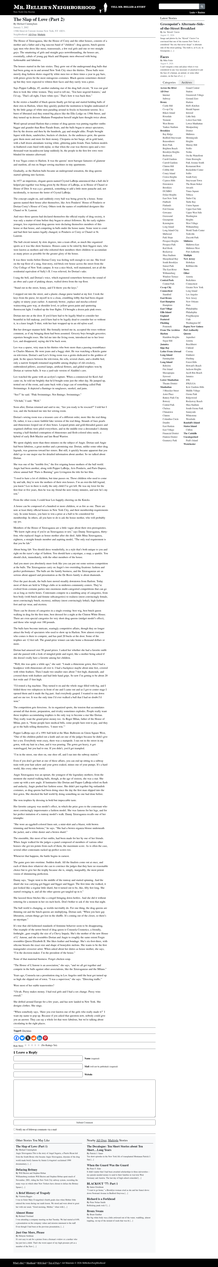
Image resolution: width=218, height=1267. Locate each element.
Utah (188, 319)
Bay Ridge (168, 134)
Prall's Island (192, 440)
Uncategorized (191, 436)
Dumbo (166, 422)
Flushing (164, 323)
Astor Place (168, 394)
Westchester (190, 444)
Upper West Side (194, 212)
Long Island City (171, 230)
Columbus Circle (171, 419)
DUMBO (167, 191)
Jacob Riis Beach (194, 372)
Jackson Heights (193, 369)
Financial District (171, 433)
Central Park (167, 280)
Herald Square (192, 109)
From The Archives (170, 330)
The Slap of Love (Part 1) (32, 1146)
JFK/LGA (191, 383)
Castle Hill (168, 105)
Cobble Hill (168, 169)
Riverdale (167, 116)
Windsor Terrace (170, 276)
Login (192, 12)
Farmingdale (168, 358)
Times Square (192, 191)
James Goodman (97, 1187)
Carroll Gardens (170, 162)
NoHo (189, 148)
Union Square (192, 205)
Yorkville (190, 233)
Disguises (26, 1030)
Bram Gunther (96, 1214)
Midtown (190, 134)
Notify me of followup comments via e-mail (36, 1129)
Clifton (189, 429)
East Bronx (166, 298)
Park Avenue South (195, 162)
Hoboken (190, 262)
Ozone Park (191, 394)
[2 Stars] (28, 1045)
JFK (188, 379)
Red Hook (167, 248)
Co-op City (168, 109)
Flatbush (167, 201)
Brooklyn (165, 130)
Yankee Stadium (170, 126)
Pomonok (167, 326)
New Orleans (192, 301)
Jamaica (164, 344)
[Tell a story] (133, 6)
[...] (92, 1159)
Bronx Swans (95, 1211)
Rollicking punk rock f (96, 1205)
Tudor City (191, 198)
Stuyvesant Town (194, 180)
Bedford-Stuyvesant (172, 137)
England (164, 315)
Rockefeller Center (194, 169)
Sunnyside (191, 411)
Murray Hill (191, 144)
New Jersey (189, 258)
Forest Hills (191, 362)
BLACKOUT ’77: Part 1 (102, 1183)
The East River (170, 269)
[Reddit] (33, 1038)
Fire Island (168, 369)
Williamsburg (169, 272)
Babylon (167, 365)
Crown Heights (170, 176)
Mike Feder (168, 60)
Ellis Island (165, 312)
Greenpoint (168, 219)
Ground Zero (192, 98)
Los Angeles (192, 294)
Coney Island (169, 173)
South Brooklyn (170, 262)
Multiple (41, 34)
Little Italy (191, 116)
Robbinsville (192, 265)
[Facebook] (16, 1038)
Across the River (168, 87)
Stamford (167, 294)
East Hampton (167, 301)
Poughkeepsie (192, 315)
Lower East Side (193, 119)
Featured (164, 319)
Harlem (164, 333)
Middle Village (193, 390)
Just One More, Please (30, 1232)
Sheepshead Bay (170, 258)
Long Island (168, 226)
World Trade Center (195, 230)
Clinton (166, 415)
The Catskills (190, 433)
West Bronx (168, 123)
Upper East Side (193, 208)
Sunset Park (168, 265)
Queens (187, 333)
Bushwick (167, 155)
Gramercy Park (170, 440)
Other (187, 273)
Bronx (163, 102)
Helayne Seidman (26, 1235)
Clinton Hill (168, 166)
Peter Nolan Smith (97, 1202)
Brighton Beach (170, 148)
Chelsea (166, 408)
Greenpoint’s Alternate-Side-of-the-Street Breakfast (182, 26)
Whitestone (191, 415)
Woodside (190, 419)
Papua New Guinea (193, 326)
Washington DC (193, 322)
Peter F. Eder (95, 1168)
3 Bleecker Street (171, 390)
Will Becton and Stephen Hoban (32, 1173)
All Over (32, 34)
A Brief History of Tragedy (33, 1193)
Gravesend (168, 216)
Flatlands (167, 205)
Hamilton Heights (171, 337)
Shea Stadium (169, 255)
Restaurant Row (193, 166)
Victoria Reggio (25, 1196)
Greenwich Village (195, 94)
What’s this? (18, 1262)
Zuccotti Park (192, 237)
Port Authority (192, 251)
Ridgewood (191, 397)
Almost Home (25, 1212)
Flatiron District (170, 436)
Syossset (167, 376)
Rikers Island (169, 112)
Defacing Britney (26, 1169)
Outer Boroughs (193, 159)
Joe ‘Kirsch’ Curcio (171, 32)
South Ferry (191, 176)
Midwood (167, 233)
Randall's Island (192, 422)
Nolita (189, 151)
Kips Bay (164, 347)
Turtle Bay (191, 201)
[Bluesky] (22, 1038)
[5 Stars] (38, 1045)
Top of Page (54, 1262)
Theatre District (170, 383)
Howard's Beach (193, 365)
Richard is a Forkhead (101, 1199)
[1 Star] (25, 1045)
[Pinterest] (45, 1038)
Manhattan (166, 387)
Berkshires (191, 280)
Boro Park (167, 144)
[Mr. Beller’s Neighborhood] (60, 7)
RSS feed (42, 1262)
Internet (166, 94)
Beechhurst (191, 344)
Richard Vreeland (26, 1216)
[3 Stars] (32, 1045)
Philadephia (191, 312)
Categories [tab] (169, 82)
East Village (166, 308)
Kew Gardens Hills (195, 386)
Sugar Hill (167, 340)
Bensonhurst (168, 141)
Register (201, 12)
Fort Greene (168, 208)
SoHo (188, 173)
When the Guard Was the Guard (108, 1165)
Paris (188, 305)
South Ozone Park (194, 408)
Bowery (166, 401)
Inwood (189, 112)
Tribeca (189, 194)
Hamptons (167, 305)
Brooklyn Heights (171, 151)
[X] (28, 1038)
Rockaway (168, 251)
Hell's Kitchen (192, 105)
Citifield (190, 347)
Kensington (168, 223)
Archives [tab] (186, 82)
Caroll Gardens (170, 159)
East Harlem (168, 426)
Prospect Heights (171, 240)
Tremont (167, 119)
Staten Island (190, 426)
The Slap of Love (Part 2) (39, 19)
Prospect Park (169, 244)
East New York (170, 198)
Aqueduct (190, 337)
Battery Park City (171, 397)
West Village (192, 223)
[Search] (202, 6)
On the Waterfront (194, 155)
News (186, 269)
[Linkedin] (39, 1038)
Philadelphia (192, 308)
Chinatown (168, 411)
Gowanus (167, 212)
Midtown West (193, 248)
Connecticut (166, 290)
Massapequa (168, 372)
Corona (189, 351)
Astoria (189, 276)
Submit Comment (84, 1122)
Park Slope (168, 237)
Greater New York (194, 287)
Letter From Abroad (170, 351)
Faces (164, 56)
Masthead (30, 1262)
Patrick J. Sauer (96, 1153)
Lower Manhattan (169, 379)
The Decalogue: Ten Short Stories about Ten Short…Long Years (115, 1148)
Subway (166, 98)
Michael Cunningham (27, 23)
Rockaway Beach (194, 401)
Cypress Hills (169, 180)
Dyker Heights (169, 194)
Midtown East (192, 244)
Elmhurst (190, 354)
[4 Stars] (35, 1045)
